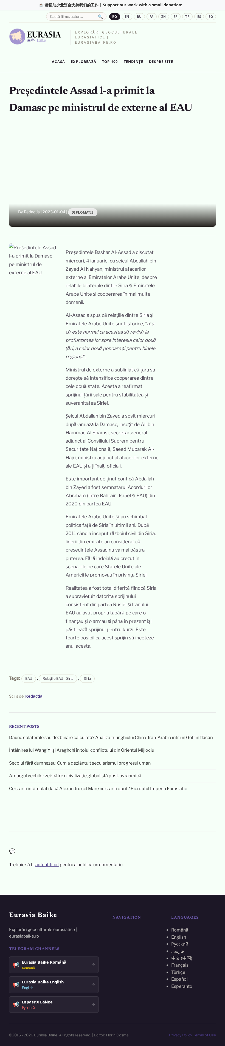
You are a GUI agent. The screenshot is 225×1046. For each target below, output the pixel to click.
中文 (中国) (181, 958)
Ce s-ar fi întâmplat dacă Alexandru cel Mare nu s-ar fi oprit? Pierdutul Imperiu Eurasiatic (98, 788)
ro (114, 17)
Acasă (58, 61)
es (199, 17)
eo (211, 17)
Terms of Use (204, 1035)
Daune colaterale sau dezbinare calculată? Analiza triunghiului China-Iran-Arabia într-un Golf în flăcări (111, 737)
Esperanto (181, 986)
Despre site (161, 61)
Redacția (34, 696)
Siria (87, 678)
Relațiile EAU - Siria (58, 678)
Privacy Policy (180, 1035)
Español (179, 979)
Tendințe (133, 61)
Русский (179, 944)
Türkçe (178, 972)
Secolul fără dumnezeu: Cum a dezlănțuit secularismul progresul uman (80, 763)
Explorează (83, 61)
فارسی (177, 951)
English (178, 937)
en (127, 17)
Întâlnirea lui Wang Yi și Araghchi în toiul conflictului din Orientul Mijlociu (81, 750)
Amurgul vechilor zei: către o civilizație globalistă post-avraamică (75, 775)
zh (163, 17)
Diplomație (83, 212)
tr (187, 17)
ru (139, 17)
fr (176, 17)
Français (180, 965)
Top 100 (110, 61)
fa (152, 17)
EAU (28, 678)
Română (179, 930)
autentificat (47, 864)
